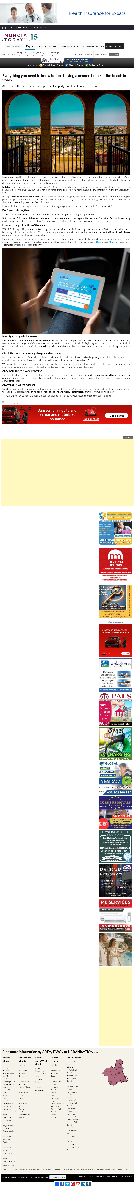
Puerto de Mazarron (23, 1103)
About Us (115, 1175)
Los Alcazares (8, 1099)
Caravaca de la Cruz (41, 1073)
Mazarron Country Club (72, 1114)
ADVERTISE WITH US (24, 26)
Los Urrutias (8, 1107)
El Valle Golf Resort (56, 1081)
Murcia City (55, 1105)
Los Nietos (7, 1105)
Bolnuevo (23, 1074)
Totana (21, 1116)
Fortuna (38, 1083)
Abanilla (54, 1063)
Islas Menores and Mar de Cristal (8, 1075)
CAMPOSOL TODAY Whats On (15, 1168)
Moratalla (39, 1089)
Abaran (54, 1066)
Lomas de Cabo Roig (72, 1147)
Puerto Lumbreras (23, 1109)
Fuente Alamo (24, 1085)
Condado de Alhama (24, 1081)
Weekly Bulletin (122, 1168)
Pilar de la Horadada (7, 1117)
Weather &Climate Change (24, 53)
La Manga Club (9, 1080)
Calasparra (39, 1069)
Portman (6, 1127)
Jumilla (63, 45)
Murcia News (9, 53)
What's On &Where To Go (39, 53)
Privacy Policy (100, 1175)
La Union (6, 1096)
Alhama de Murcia (51, 45)
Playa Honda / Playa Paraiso (8, 1122)
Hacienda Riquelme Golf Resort (57, 1088)
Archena (54, 1072)
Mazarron (23, 1099)
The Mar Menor (7, 1058)
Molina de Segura (55, 1098)
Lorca (69, 45)
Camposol (23, 1077)
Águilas (39, 45)
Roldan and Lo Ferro (8, 1131)
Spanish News (100, 53)
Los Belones (8, 1102)
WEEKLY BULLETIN (40, 26)
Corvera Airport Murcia (60, 1168)
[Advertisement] (67, 471)
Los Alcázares (79, 45)
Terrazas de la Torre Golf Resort (8, 1154)
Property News (82, 53)
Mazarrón (90, 45)
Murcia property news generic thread (101, 1168)
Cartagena (7, 1066)
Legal (109, 1175)
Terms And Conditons (86, 1175)
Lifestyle (66, 53)
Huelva (100, 240)
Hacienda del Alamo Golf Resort (24, 1091)
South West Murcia (25, 1058)
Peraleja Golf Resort (56, 1109)
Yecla (37, 1094)
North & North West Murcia (41, 1059)
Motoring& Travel (54, 53)
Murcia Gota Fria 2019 (78, 1168)
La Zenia (70, 1143)
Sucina (53, 1116)
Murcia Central (54, 1058)
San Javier (100, 45)
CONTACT (11, 26)
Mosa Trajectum (57, 1102)
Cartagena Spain (34, 1168)
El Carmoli (7, 1069)
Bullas (37, 1067)
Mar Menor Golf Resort (9, 1111)
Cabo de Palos (8, 1063)
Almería (113, 240)
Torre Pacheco (9, 1160)
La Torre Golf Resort (8, 1092)
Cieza (37, 1080)
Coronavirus (46, 1168)
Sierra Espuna (24, 1113)
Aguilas (22, 1063)
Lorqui (53, 1094)
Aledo (21, 1066)
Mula (37, 1091)
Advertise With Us (125, 1175)
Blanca (53, 1074)
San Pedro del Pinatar (8, 1139)
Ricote (53, 1113)
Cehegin (38, 1078)
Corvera (54, 1077)
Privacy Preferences (58, 1176)
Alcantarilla (55, 1069)
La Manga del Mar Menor (8, 1084)
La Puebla (7, 1088)
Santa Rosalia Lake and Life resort (8, 1146)
